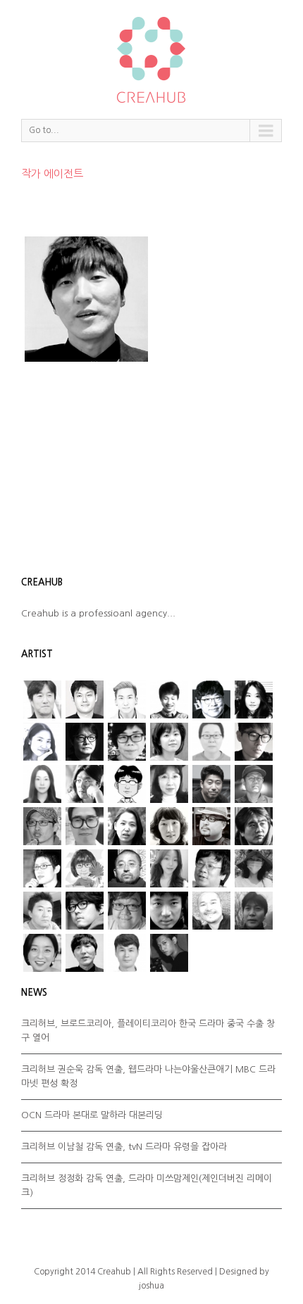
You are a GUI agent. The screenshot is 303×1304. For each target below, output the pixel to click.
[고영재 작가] (127, 742)
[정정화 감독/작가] (84, 911)
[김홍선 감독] (211, 784)
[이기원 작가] (211, 868)
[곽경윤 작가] (254, 742)
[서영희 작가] (254, 699)
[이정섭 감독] (42, 699)
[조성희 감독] (169, 911)
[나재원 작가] (42, 742)
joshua (151, 1285)
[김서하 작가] (42, 784)
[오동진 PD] (84, 742)
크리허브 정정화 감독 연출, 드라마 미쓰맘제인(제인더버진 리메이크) (146, 1185)
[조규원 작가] (127, 911)
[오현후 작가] (169, 868)
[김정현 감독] (84, 699)
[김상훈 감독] (211, 699)
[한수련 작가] (42, 953)
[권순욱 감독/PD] (169, 953)
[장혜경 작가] (254, 868)
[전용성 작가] (42, 911)
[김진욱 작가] (127, 784)
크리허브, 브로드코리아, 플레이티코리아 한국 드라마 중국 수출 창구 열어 (148, 1030)
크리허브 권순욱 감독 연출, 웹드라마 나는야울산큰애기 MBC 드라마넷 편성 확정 (148, 1076)
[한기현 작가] (254, 911)
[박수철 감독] (42, 826)
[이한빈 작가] (169, 699)
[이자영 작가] (169, 826)
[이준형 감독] (211, 826)
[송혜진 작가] (84, 868)
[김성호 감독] (84, 784)
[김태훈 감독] (254, 784)
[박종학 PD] (84, 953)
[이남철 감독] (84, 826)
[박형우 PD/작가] (127, 699)
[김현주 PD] (169, 784)
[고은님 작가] (169, 742)
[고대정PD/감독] (127, 953)
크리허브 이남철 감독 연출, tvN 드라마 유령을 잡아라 (124, 1146)
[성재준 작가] (42, 868)
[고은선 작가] (211, 742)
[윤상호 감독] (127, 868)
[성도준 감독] (254, 826)
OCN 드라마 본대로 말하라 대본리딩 (92, 1115)
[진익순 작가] (211, 911)
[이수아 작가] (127, 826)
